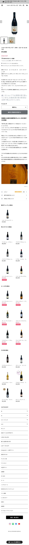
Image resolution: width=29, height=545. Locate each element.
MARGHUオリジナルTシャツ (7, 489)
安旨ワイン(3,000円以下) (7, 432)
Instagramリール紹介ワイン (7, 450)
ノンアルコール (4, 484)
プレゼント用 (4, 458)
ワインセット (3, 463)
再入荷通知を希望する (15, 112)
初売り (2, 502)
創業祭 (2, 506)
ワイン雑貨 (3, 493)
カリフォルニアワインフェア (7, 510)
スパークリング (4, 420)
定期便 (2, 471)
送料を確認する (15, 63)
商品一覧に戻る (14, 517)
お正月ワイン (4, 467)
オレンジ (3, 428)
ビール (2, 480)
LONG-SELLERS (5, 437)
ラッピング (4, 104)
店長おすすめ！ (4, 454)
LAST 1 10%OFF (5, 445)
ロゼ (2, 424)
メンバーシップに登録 (6, 60)
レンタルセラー (4, 497)
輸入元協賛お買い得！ (6, 441)
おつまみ (3, 476)
